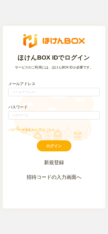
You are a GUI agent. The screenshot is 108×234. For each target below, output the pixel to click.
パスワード (18, 107)
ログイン (54, 146)
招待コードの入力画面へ (54, 177)
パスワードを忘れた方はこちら (31, 130)
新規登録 (54, 162)
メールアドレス (21, 84)
